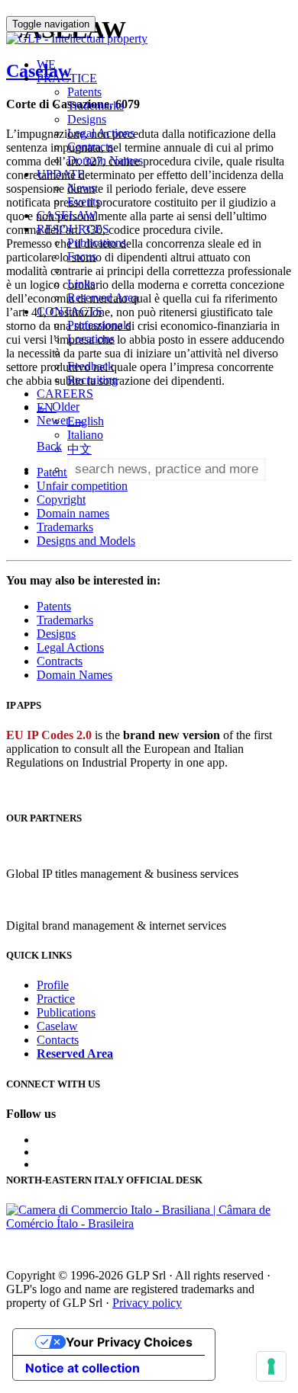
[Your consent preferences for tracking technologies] (271, 1366)
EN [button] (47, 407)
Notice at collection (82, 1367)
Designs (86, 119)
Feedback (90, 366)
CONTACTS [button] (69, 311)
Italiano (85, 434)
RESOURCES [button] (73, 229)
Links (81, 283)
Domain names (73, 513)
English (85, 421)
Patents (84, 91)
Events (83, 201)
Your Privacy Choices (129, 1342)
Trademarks (95, 105)
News (81, 187)
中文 (79, 449)
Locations (91, 338)
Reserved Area (102, 297)
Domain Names (105, 160)
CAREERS (65, 393)
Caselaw (57, 1026)
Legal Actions (100, 132)
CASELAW (66, 215)
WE (46, 64)
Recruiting (92, 379)
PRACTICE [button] (67, 78)
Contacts (58, 1039)
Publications (96, 242)
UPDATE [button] (61, 174)
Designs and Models (86, 540)
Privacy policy (147, 1302)
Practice (56, 998)
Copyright (61, 499)
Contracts (90, 146)
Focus (81, 256)
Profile (53, 984)
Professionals (99, 325)
